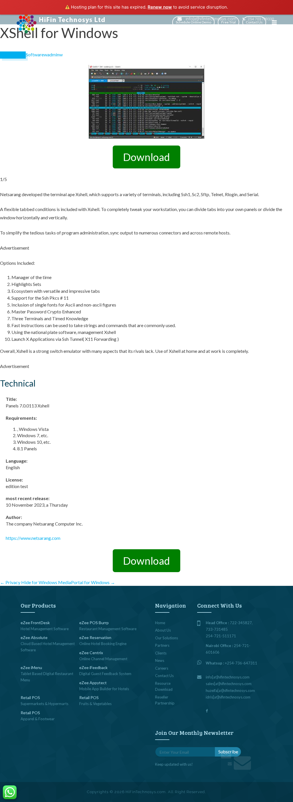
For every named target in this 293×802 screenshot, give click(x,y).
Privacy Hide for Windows (28, 582)
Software (35, 54)
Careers (161, 668)
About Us (163, 630)
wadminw (53, 54)
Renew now (160, 7)
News (159, 660)
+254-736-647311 (241, 663)
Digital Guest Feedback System (105, 673)
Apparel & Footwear (38, 719)
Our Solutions (166, 638)
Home (160, 622)
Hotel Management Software (45, 628)
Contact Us (254, 22)
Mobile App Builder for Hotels (104, 688)
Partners (162, 645)
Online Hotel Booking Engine (102, 643)
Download (146, 157)
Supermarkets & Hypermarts (44, 703)
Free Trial (228, 22)
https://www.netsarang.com (33, 538)
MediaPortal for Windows (86, 582)
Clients (161, 653)
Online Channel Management (103, 658)
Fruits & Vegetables (95, 703)
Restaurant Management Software (107, 628)
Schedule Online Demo (193, 22)
